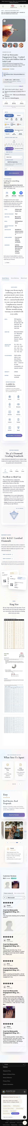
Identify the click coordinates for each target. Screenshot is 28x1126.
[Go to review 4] (14, 842)
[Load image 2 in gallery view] (10, 45)
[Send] (24, 1117)
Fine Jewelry (5, 1110)
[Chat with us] (25, 1123)
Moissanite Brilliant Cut (9, 130)
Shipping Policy (7, 1070)
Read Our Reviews (14, 815)
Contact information (23, 1124)
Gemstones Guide (19, 148)
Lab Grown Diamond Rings (8, 1108)
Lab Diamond (14, 134)
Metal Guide (24, 278)
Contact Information (8, 1084)
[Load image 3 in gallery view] (15, 45)
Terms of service (6, 1124)
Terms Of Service (7, 1077)
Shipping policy (14, 1124)
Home (2, 10)
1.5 (6, 143)
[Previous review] (8, 842)
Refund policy (12, 1122)
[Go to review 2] (12, 842)
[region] (14, 771)
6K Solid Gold (6, 119)
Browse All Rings (6, 1113)
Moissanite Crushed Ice (19, 130)
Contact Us (16, 1113)
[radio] (7, 124)
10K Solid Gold (12, 119)
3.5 (11, 143)
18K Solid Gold (21, 119)
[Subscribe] (23, 1064)
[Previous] (8, 784)
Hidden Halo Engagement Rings (12, 10)
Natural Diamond (20, 134)
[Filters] (4, 897)
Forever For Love (13, 1120)
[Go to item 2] (15, 884)
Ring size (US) (9, 152)
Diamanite (8, 134)
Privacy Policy (6, 1081)
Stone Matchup (15, 278)
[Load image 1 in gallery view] (4, 45)
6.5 (19, 143)
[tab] (5, 471)
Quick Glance (5, 278)
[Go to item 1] (7, 884)
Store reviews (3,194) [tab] (19, 893)
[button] (3, 6)
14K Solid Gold (16, 119)
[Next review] (20, 842)
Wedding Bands (16, 1105)
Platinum (19, 115)
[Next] (19, 784)
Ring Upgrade (13, 1110)
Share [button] (7, 262)
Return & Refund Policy (9, 1074)
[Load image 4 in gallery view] (21, 45)
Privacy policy (20, 1122)
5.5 (16, 143)
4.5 (14, 143)
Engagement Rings (7, 1105)
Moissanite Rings (19, 1108)
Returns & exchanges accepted (13, 91)
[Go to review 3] (13, 842)
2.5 (9, 143)
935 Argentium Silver (9, 115)
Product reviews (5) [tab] (8, 893)
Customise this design (14, 435)
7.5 (21, 143)
